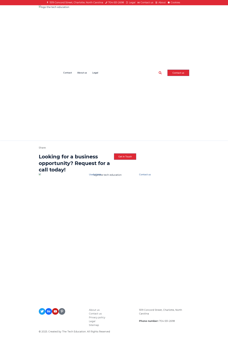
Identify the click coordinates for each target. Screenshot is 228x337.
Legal (95, 72)
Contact (67, 72)
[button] (160, 73)
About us (82, 72)
